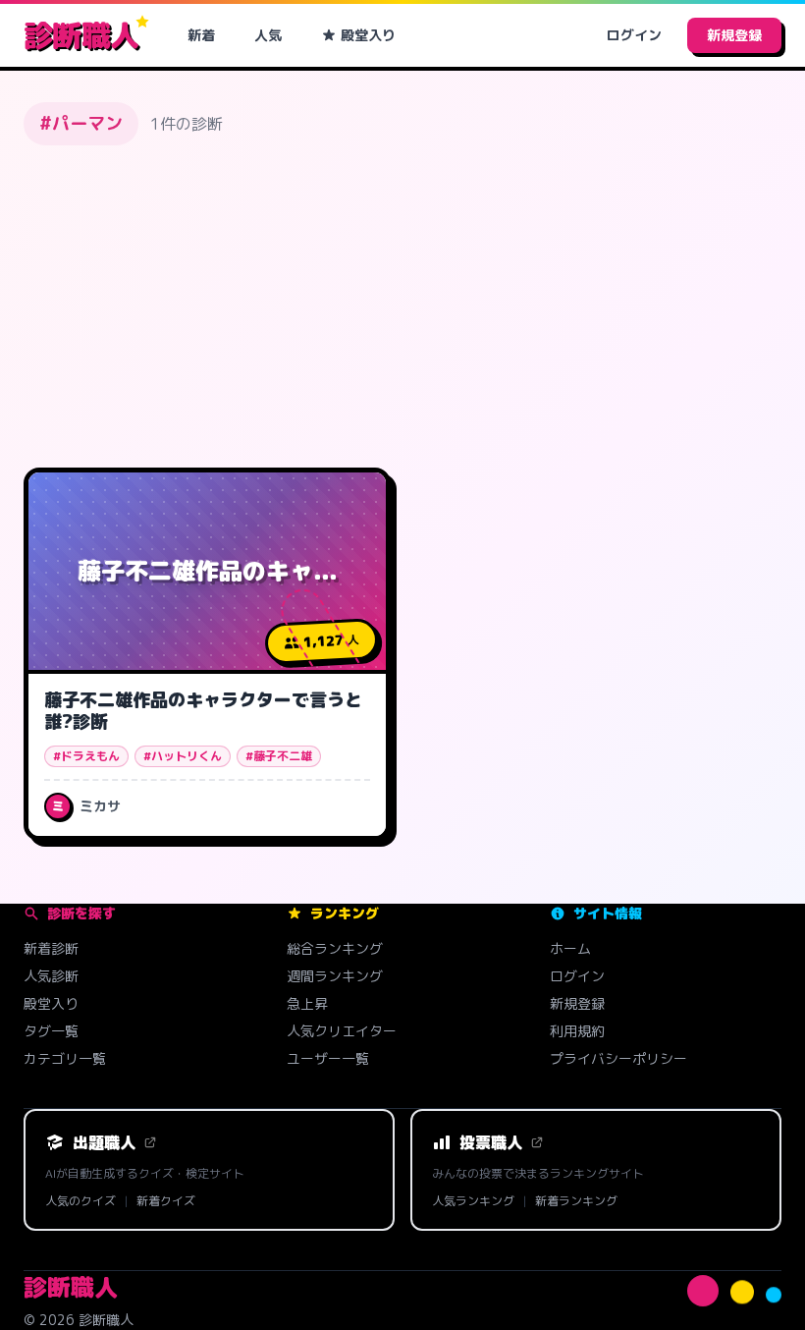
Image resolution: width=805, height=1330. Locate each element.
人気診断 (51, 976)
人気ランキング (473, 1201)
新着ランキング (576, 1201)
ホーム (570, 948)
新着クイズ (165, 1201)
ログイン (634, 35)
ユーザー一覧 (328, 1058)
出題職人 (104, 1142)
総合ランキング (335, 948)
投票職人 (490, 1142)
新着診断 (51, 948)
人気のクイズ (80, 1201)
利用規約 (577, 1031)
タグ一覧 (51, 1031)
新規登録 (734, 35)
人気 (268, 35)
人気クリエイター (342, 1031)
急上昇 (307, 1003)
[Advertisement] (402, 306)
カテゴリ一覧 (65, 1058)
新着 (201, 35)
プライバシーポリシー (618, 1058)
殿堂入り (368, 35)
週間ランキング (335, 976)
